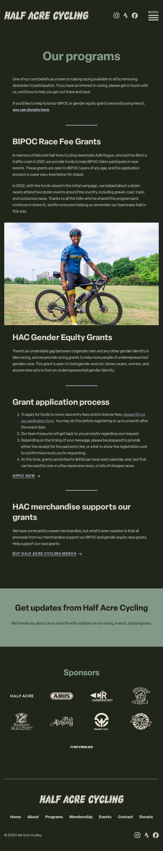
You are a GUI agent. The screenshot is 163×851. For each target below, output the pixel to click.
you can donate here (31, 110)
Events (105, 817)
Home (15, 817)
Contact (125, 817)
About (33, 817)
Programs (54, 817)
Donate (146, 817)
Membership (81, 817)
